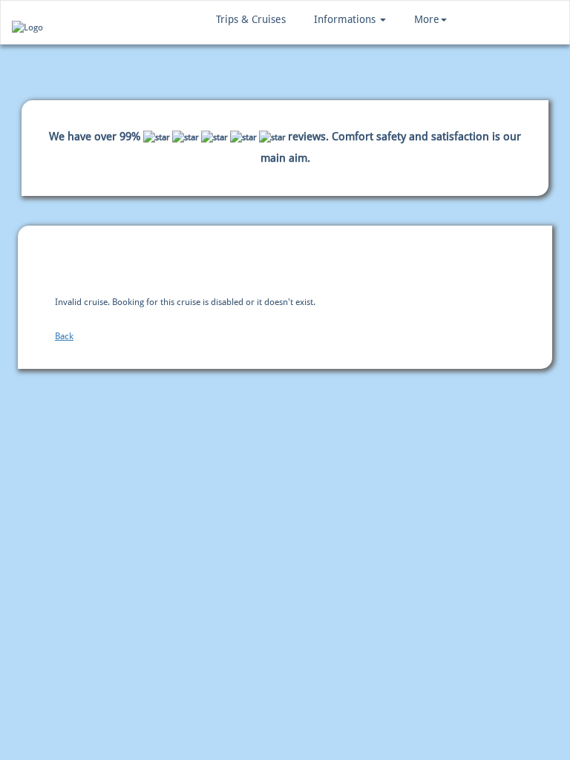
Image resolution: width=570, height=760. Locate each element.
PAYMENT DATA (200, 262)
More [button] (426, 19)
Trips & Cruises (251, 19)
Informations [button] (346, 19)
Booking (114, 262)
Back (64, 336)
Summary (286, 262)
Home (45, 262)
